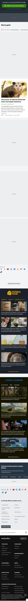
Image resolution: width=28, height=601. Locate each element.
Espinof (16, 557)
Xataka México (5, 586)
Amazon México (15, 29)
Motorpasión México (19, 592)
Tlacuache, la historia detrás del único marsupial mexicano (13, 100)
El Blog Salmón (17, 574)
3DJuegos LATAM (18, 586)
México (16, 519)
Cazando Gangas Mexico (6, 508)
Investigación (13, 476)
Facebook (4, 269)
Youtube (8, 269)
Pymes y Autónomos (19, 576)
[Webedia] (5, 539)
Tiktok (1, 272)
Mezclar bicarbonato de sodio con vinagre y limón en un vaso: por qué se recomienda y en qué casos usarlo (13, 347)
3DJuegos (16, 546)
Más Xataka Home (13, 371)
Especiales (17, 507)
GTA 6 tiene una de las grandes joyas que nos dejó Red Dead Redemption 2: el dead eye (13, 398)
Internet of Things (20, 299)
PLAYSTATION (4, 385)
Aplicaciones (17, 512)
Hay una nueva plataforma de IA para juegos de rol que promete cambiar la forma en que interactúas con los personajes (13, 415)
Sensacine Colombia (19, 590)
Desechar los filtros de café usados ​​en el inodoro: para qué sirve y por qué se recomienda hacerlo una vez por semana (13, 365)
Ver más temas (6, 526)
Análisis (19, 476)
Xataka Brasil (5, 588)
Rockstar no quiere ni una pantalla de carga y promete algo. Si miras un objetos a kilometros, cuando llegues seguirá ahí (12, 450)
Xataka (3, 546)
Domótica (4, 299)
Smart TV (10, 299)
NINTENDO (16, 385)
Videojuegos (14, 380)
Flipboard (21, 269)
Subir (22, 538)
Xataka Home (14, 293)
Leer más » (4, 113)
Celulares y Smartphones (5, 512)
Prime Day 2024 (5, 516)
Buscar (26, 532)
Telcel (15, 522)
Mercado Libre (24, 29)
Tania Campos (8, 115)
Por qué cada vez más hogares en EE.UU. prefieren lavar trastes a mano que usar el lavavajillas (13, 313)
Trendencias (4, 574)
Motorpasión (17, 565)
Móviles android (5, 519)
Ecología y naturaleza (7, 104)
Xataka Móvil (5, 548)
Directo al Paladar (6, 565)
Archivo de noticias (14, 283)
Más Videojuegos (13, 457)
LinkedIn (24, 269)
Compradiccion (5, 579)
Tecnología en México (19, 516)
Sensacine (16, 555)
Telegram (14, 269)
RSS (18, 269)
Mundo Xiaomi (5, 554)
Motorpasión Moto (18, 567)
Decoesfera (4, 576)
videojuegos (5, 522)
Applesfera (4, 550)
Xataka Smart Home (6, 552)
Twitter (1, 269)
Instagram (11, 269)
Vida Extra (16, 548)
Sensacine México (18, 588)
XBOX (11, 385)
